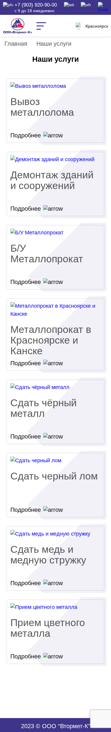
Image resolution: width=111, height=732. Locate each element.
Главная (15, 43)
